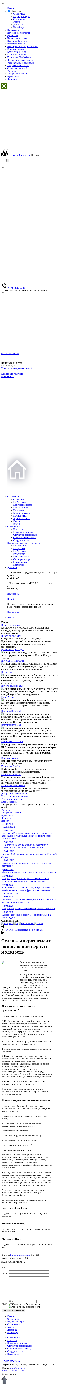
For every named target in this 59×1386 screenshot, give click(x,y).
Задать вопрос (9, 1374)
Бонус (13, 599)
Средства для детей (17, 68)
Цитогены (12, 35)
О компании (19, 19)
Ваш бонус (19, 27)
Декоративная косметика (20, 60)
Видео (16, 524)
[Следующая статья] (2, 933)
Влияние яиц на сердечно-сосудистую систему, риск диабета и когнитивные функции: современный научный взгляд (29, 889)
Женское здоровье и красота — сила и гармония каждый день (26, 915)
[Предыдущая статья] (2, 927)
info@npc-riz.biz (18, 1368)
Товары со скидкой (17, 73)
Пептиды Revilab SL (17, 43)
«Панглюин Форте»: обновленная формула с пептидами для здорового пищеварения (25, 845)
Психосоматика (21, 507)
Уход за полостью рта (18, 65)
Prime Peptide (8, 697)
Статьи (4, 857)
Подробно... (13, 594)
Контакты (18, 529)
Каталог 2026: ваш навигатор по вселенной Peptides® (29, 852)
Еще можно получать (12, 375)
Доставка (18, 24)
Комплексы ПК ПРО (12, 741)
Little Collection (9, 801)
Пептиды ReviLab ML (12, 711)
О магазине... (18, 11)
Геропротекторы (15, 49)
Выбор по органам (10, 625)
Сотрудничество (21, 540)
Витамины (18, 510)
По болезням (19, 502)
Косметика (18, 564)
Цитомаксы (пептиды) (12, 649)
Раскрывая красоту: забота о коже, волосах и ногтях (28, 907)
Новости (5, 821)
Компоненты (20, 515)
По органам (19, 548)
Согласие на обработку (25, 537)
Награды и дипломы (23, 532)
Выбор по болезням (11, 636)
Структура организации (25, 534)
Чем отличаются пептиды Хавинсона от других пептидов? (26, 863)
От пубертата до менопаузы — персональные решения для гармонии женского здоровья (25, 878)
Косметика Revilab (16, 52)
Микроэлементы (21, 513)
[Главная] (2, 929)
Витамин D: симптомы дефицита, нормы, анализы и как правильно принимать (29, 899)
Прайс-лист (13, 76)
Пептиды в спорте (22, 505)
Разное (16, 521)
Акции (16, 22)
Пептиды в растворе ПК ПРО (22, 46)
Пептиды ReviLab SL (12, 725)
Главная (11, 8)
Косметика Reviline (17, 54)
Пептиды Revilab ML (18, 41)
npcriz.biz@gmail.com (13, 1370)
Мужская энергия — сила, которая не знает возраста (29, 870)
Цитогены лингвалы (18, 38)
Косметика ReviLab (11, 766)
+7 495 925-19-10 (16, 287)
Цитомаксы (13, 30)
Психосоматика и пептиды (29, 929)
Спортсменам (20, 562)
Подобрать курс (21, 16)
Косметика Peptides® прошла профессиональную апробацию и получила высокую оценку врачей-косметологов (27, 834)
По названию (20, 545)
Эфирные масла (21, 518)
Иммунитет (19, 554)
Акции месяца (9, 825)
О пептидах (19, 13)
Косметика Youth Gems (19, 57)
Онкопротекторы (22, 559)
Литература (13, 79)
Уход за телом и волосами (20, 62)
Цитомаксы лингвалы (18, 32)
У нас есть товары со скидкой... (17, 368)
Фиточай (11, 71)
